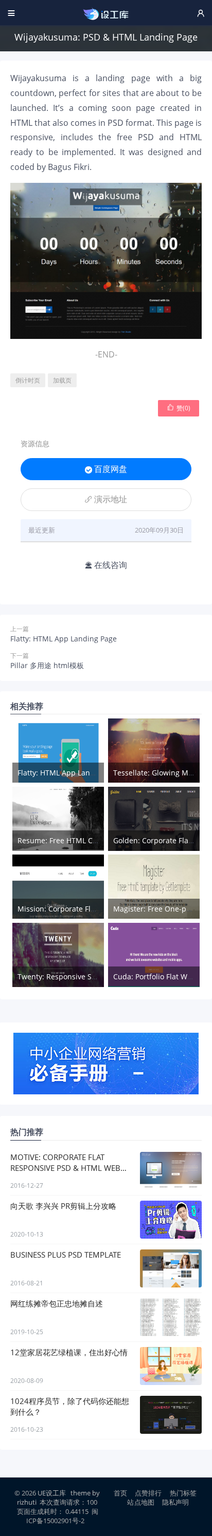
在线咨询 (106, 565)
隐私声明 (175, 1502)
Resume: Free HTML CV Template (74, 840)
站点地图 (140, 1502)
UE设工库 (52, 1492)
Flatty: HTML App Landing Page (63, 638)
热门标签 (183, 1492)
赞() (178, 408)
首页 (120, 1492)
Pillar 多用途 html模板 (47, 665)
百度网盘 (106, 469)
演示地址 (106, 499)
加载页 (62, 380)
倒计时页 (27, 380)
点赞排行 (148, 1492)
